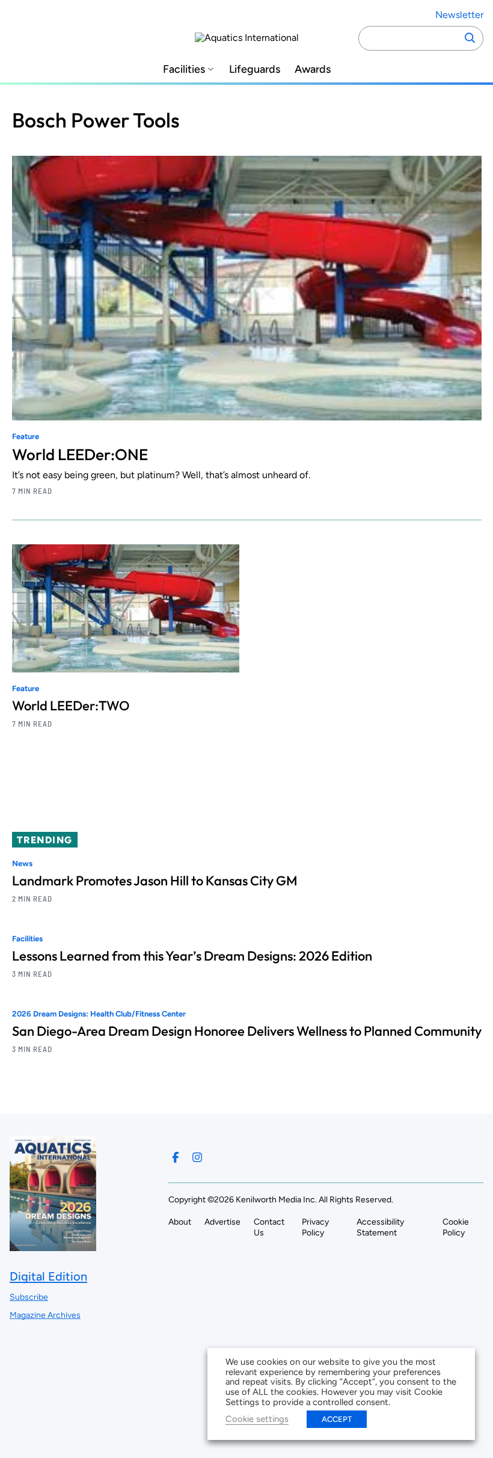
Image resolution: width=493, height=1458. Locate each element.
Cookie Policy (455, 1227)
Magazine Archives (45, 1315)
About (179, 1222)
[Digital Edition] (53, 1245)
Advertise (222, 1222)
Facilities (184, 69)
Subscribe (29, 1297)
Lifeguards (254, 69)
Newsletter (459, 14)
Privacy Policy (315, 1227)
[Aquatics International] (247, 37)
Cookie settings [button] (257, 1418)
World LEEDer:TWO (70, 705)
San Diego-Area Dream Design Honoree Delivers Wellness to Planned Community (247, 1031)
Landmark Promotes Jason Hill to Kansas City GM (155, 880)
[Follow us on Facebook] (175, 1157)
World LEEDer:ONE (80, 454)
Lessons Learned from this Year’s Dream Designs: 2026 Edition (192, 955)
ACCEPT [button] (337, 1419)
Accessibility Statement (380, 1227)
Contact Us (269, 1227)
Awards (313, 69)
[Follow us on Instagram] (197, 1157)
